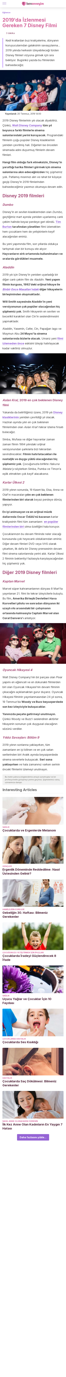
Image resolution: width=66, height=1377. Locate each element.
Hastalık (7, 1078)
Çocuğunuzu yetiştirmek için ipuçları (23, 952)
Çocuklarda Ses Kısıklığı (20, 1042)
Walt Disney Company (27, 125)
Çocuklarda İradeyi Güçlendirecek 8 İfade (29, 958)
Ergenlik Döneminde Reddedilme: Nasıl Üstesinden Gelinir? (31, 871)
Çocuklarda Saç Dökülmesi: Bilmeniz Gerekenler (29, 1083)
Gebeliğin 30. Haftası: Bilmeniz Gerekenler (25, 915)
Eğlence (6, 12)
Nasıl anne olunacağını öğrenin (20, 1121)
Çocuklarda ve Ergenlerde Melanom (29, 830)
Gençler (7, 866)
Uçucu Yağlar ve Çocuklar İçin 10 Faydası (26, 1001)
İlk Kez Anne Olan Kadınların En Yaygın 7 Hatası (32, 1126)
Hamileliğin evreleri (13, 909)
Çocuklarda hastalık (14, 1039)
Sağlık (6, 827)
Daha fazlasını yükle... (33, 1137)
